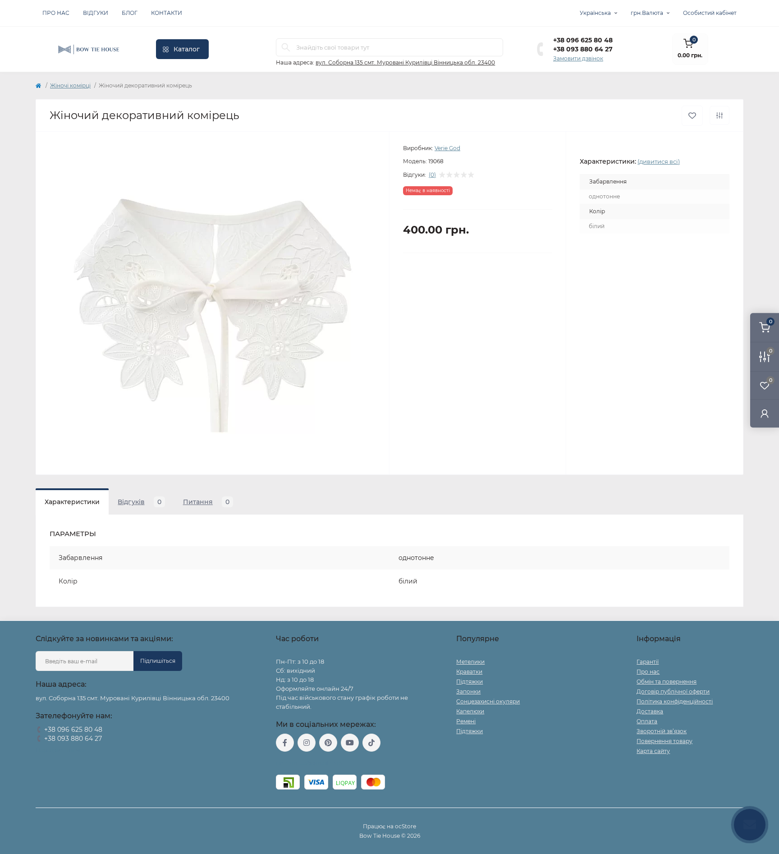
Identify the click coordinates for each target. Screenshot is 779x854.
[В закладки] (692, 116)
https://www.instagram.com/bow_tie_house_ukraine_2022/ (307, 743)
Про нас (55, 12)
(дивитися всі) (658, 161)
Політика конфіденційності (675, 701)
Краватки (469, 671)
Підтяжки (469, 681)
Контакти (166, 12)
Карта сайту (653, 751)
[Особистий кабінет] (764, 413)
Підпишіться (157, 660)
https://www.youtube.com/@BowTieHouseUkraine (350, 743)
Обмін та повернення (667, 681)
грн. (647, 12)
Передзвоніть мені (61, 750)
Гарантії (648, 661)
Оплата (647, 721)
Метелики (470, 661)
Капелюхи (470, 711)
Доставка (650, 711)
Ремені (466, 721)
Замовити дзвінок (578, 58)
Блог (129, 12)
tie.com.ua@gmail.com (309, 763)
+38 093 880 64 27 (583, 49)
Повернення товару (664, 741)
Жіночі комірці (70, 85)
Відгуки (95, 12)
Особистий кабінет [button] (710, 12)
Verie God (447, 148)
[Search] (286, 47)
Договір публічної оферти (673, 691)
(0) (432, 175)
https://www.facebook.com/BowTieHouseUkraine (285, 743)
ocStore (405, 826)
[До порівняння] (719, 115)
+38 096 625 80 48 (583, 40)
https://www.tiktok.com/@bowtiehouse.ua (371, 743)
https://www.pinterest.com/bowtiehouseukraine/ (328, 743)
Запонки (468, 691)
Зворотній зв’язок (662, 731)
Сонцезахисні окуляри (488, 701)
